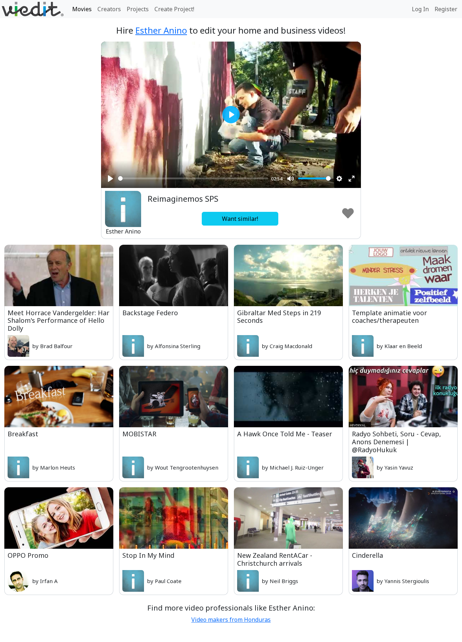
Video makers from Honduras (231, 620)
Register (446, 9)
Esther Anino (161, 30)
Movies (82, 9)
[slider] (193, 178)
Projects (138, 9)
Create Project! (174, 9)
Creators (109, 9)
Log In (420, 9)
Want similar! (240, 219)
